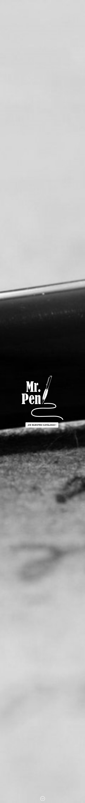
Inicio (47, 3)
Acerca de (53, 3)
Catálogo (62, 3)
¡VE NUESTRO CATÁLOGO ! (42, 425)
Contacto (70, 3)
